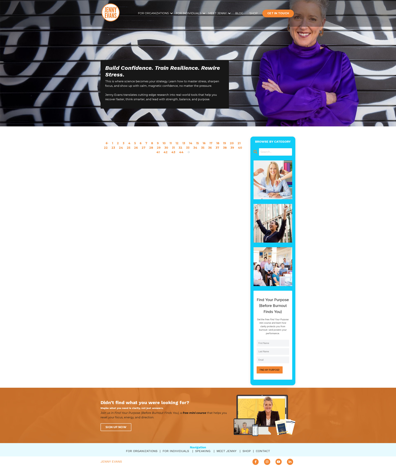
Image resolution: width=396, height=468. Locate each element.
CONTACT (263, 451)
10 (164, 143)
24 (121, 147)
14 (190, 143)
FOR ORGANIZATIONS (141, 451)
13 (183, 143)
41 (158, 152)
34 (195, 147)
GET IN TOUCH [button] (278, 13)
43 (173, 152)
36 (210, 147)
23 (113, 147)
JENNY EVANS (111, 461)
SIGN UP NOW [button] (115, 427)
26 (136, 147)
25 (128, 147)
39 (232, 147)
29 (159, 147)
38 (225, 147)
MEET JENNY (226, 451)
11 (171, 143)
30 (166, 147)
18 (217, 143)
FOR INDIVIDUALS (176, 451)
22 (106, 147)
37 (217, 147)
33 (187, 147)
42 (166, 152)
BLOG (239, 13)
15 (197, 143)
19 (224, 143)
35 (202, 147)
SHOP (254, 13)
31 (173, 147)
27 (143, 147)
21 (239, 143)
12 (177, 143)
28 (151, 147)
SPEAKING (202, 451)
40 (240, 147)
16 (204, 143)
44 (181, 152)
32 (180, 147)
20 (232, 143)
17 (210, 143)
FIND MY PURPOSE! (270, 370)
